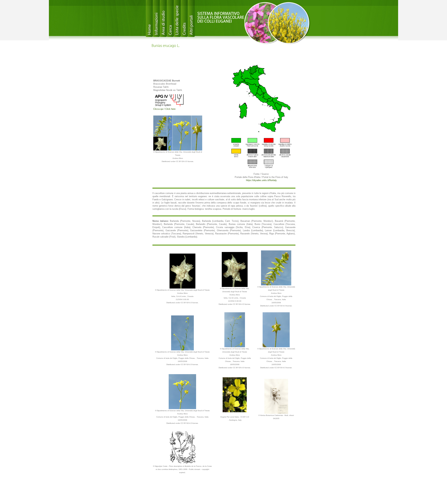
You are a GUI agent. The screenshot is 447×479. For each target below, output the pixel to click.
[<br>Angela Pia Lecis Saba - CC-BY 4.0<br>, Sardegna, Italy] (235, 394)
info (156, 18)
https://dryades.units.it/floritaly (261, 180)
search (170, 18)
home (149, 18)
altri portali (191, 18)
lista (177, 18)
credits (184, 18)
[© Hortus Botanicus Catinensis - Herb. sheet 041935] (276, 396)
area (163, 18)
